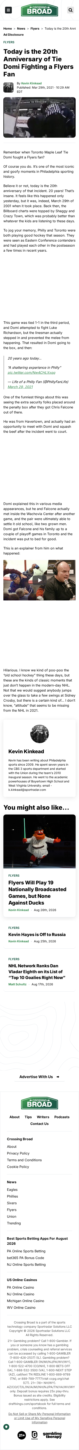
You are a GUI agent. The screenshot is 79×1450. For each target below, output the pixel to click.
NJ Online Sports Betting (26, 1264)
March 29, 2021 (20, 387)
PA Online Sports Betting (26, 1251)
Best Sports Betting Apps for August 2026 (37, 1241)
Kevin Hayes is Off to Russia (37, 934)
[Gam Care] (34, 1435)
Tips (28, 1117)
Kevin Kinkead (31, 83)
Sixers (12, 1203)
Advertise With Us (36, 1077)
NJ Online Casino (20, 1294)
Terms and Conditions (24, 1160)
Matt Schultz (17, 984)
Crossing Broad (20, 1139)
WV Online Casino (21, 1307)
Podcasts (62, 1117)
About (14, 1117)
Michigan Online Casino (25, 1301)
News (11, 1182)
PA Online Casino (20, 1287)
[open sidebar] (8, 10)
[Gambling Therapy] (52, 1435)
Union (11, 1216)
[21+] (21, 1435)
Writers (43, 1117)
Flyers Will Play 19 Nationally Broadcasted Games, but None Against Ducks (37, 893)
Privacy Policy (18, 1153)
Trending (14, 1223)
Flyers (8, 42)
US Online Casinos (22, 1280)
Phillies (12, 1196)
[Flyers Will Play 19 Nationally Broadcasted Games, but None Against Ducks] (39, 841)
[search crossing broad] (70, 10)
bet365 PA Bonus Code (25, 1258)
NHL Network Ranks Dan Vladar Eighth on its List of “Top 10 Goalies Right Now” (36, 971)
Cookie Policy (18, 1167)
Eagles (12, 1189)
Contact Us (39, 1124)
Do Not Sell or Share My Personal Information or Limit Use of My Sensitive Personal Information (39, 1418)
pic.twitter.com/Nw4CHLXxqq (31, 372)
